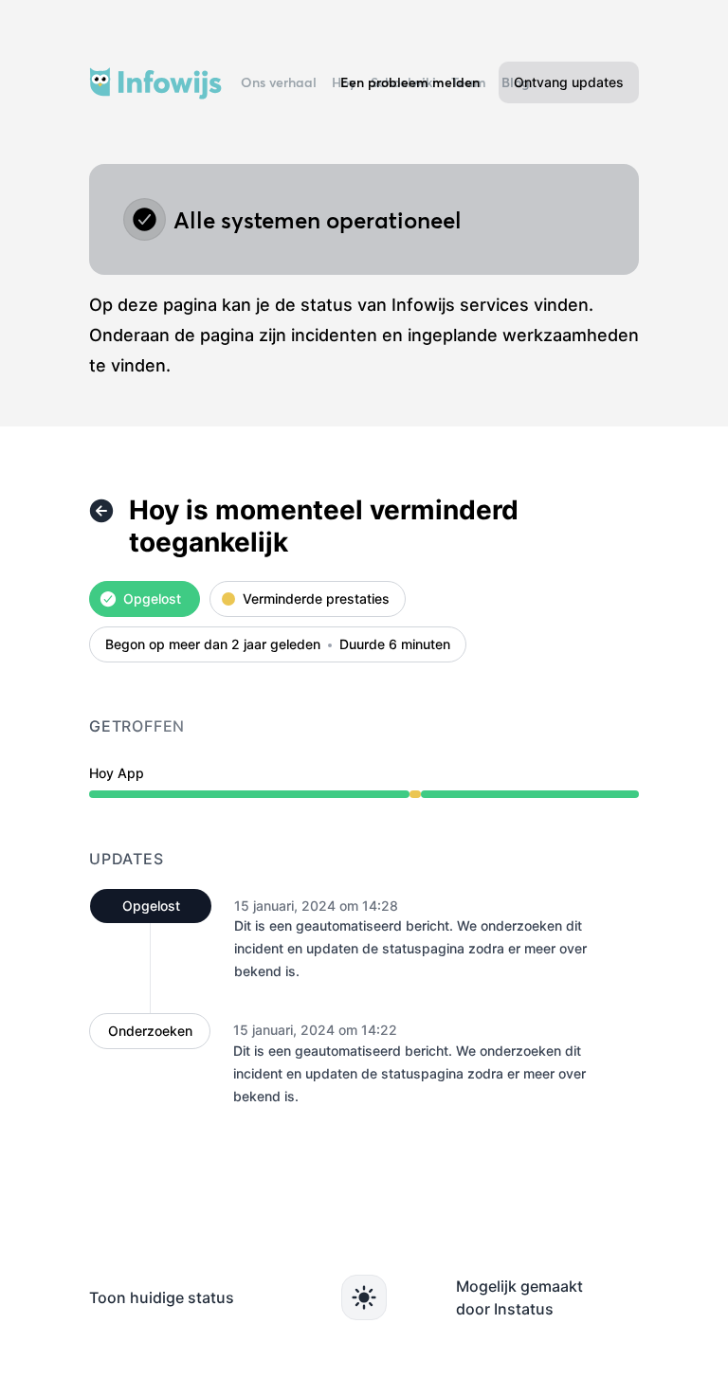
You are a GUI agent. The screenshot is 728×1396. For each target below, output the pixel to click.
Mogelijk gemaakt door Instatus (519, 1297)
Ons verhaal (279, 82)
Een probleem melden (410, 82)
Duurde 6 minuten (394, 645)
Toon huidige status (161, 1297)
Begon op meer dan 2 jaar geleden (212, 645)
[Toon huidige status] (101, 511)
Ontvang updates (569, 82)
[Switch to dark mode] (364, 1297)
